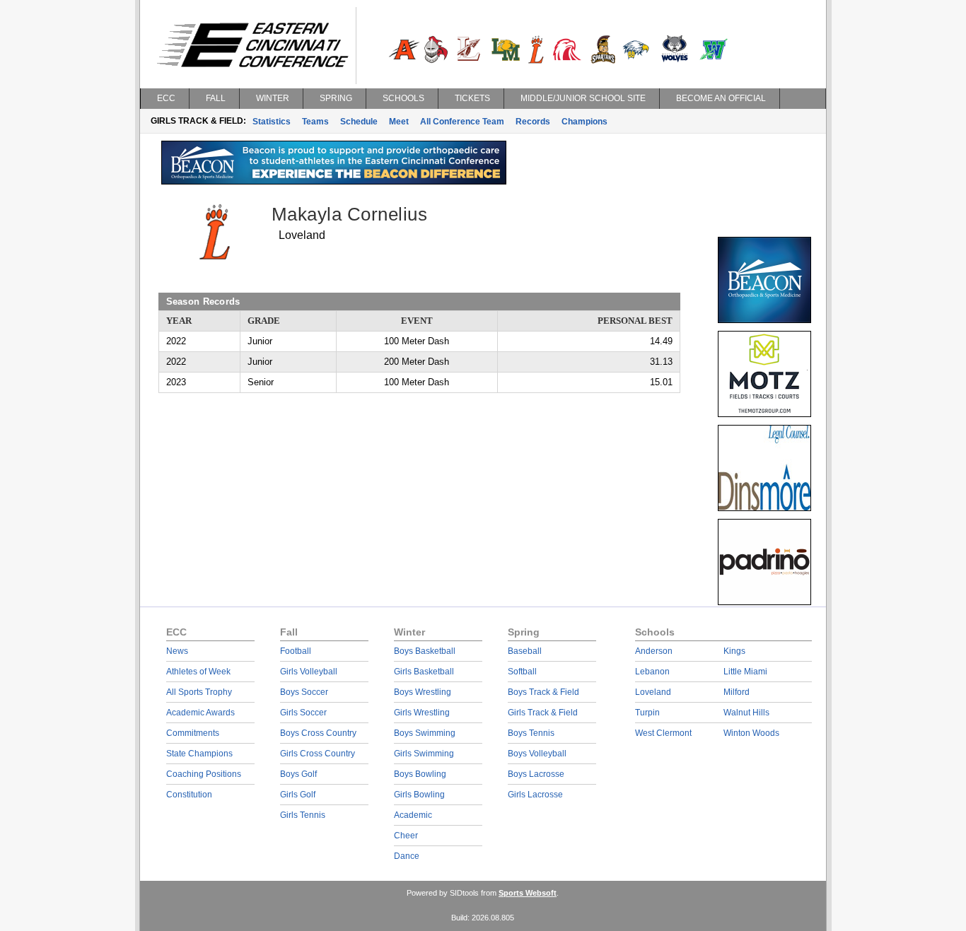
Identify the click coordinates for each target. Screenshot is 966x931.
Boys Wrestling (422, 692)
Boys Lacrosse (536, 774)
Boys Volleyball (537, 754)
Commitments (192, 733)
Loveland (653, 692)
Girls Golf (297, 795)
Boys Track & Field (543, 692)
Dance (406, 856)
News (177, 651)
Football (295, 651)
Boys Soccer (304, 692)
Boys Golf (298, 774)
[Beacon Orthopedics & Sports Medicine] (333, 181)
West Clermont (663, 733)
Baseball (525, 651)
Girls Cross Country (317, 754)
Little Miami (745, 672)
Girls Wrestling (422, 713)
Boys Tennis (531, 733)
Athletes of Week (198, 672)
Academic (413, 815)
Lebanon (652, 672)
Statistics (271, 122)
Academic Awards (200, 713)
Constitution (189, 795)
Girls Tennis (302, 815)
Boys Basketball (424, 651)
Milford (736, 692)
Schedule (359, 122)
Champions (584, 122)
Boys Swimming (424, 733)
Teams (315, 122)
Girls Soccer (303, 713)
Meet (399, 122)
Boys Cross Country (318, 733)
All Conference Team (462, 122)
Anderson (654, 651)
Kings (734, 651)
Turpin (647, 713)
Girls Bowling (419, 795)
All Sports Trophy (199, 692)
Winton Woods (751, 733)
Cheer (406, 836)
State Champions (199, 754)
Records (533, 122)
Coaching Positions (203, 774)
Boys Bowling (420, 774)
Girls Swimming (424, 754)
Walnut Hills (746, 713)
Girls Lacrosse (535, 795)
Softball (522, 672)
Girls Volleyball (308, 672)
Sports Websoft (528, 893)
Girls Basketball (424, 672)
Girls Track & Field (543, 713)
